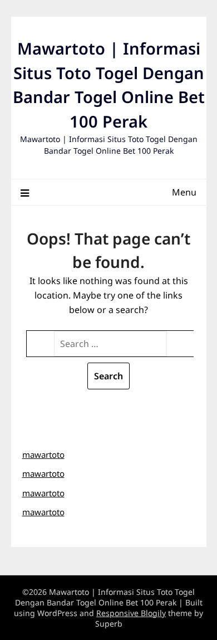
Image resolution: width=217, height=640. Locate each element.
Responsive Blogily (131, 613)
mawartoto (43, 454)
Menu (184, 192)
